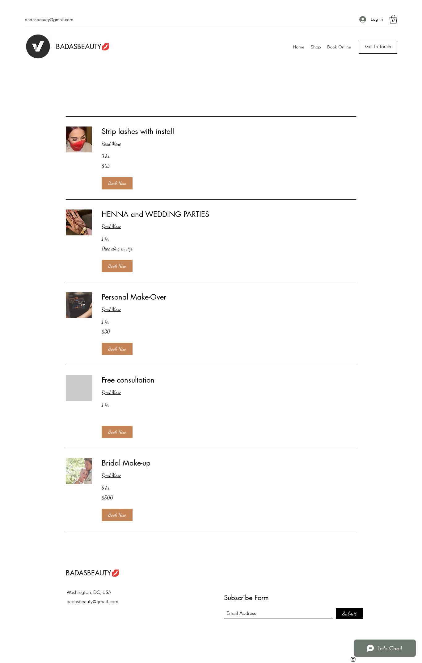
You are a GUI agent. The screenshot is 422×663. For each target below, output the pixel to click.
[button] (393, 19)
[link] (229, 131)
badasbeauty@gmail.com (49, 19)
